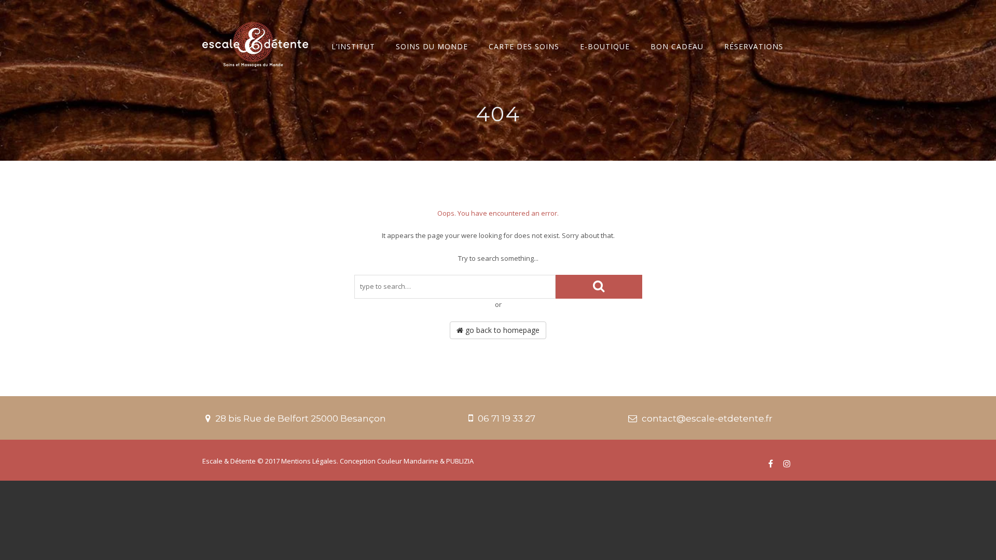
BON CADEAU (677, 46)
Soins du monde (432, 46)
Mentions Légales (309, 461)
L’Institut (353, 46)
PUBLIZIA (460, 461)
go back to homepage (501, 330)
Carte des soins (524, 46)
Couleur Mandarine (407, 461)
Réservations (753, 46)
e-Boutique (605, 46)
